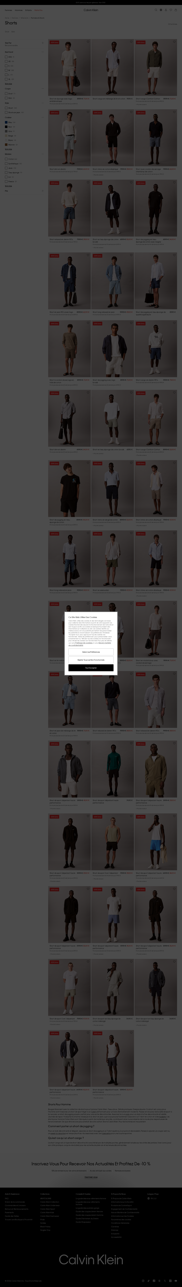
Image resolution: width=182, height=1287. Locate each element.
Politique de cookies (83, 643)
